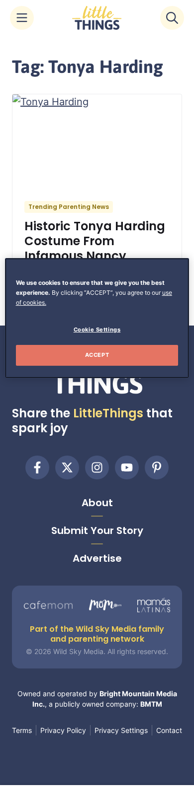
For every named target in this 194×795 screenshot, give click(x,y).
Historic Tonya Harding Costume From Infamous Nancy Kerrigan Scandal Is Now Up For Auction (94, 256)
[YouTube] (127, 467)
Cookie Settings (97, 329)
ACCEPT (97, 354)
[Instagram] (97, 467)
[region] (97, 318)
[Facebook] (37, 467)
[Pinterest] (157, 467)
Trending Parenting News (68, 206)
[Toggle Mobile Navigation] (22, 18)
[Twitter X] (67, 467)
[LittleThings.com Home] (97, 18)
